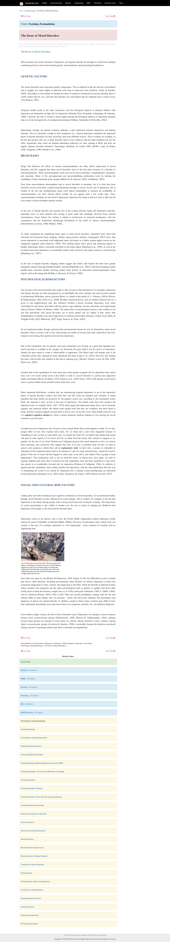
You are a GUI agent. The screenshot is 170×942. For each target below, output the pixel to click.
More (121, 3)
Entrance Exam (110, 3)
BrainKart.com (32, 3)
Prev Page (26, 16)
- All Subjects (29, 670)
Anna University (56, 3)
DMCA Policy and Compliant (97, 935)
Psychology (30, 11)
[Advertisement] (136, 44)
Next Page (110, 16)
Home (21, 11)
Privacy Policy (68, 935)
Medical (68, 3)
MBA (88, 3)
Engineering (78, 3)
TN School (97, 3)
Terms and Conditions (80, 935)
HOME (44, 3)
